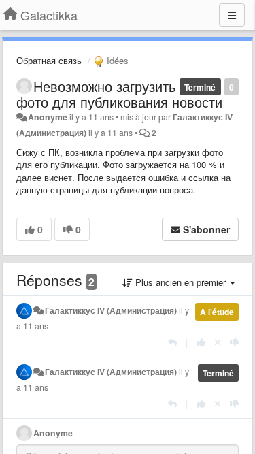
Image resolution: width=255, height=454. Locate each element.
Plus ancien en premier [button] (180, 282)
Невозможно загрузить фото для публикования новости (119, 94)
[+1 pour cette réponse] (201, 342)
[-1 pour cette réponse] (234, 342)
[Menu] (232, 15)
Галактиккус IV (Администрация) (111, 310)
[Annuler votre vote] (217, 342)
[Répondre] (172, 342)
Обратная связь (49, 60)
